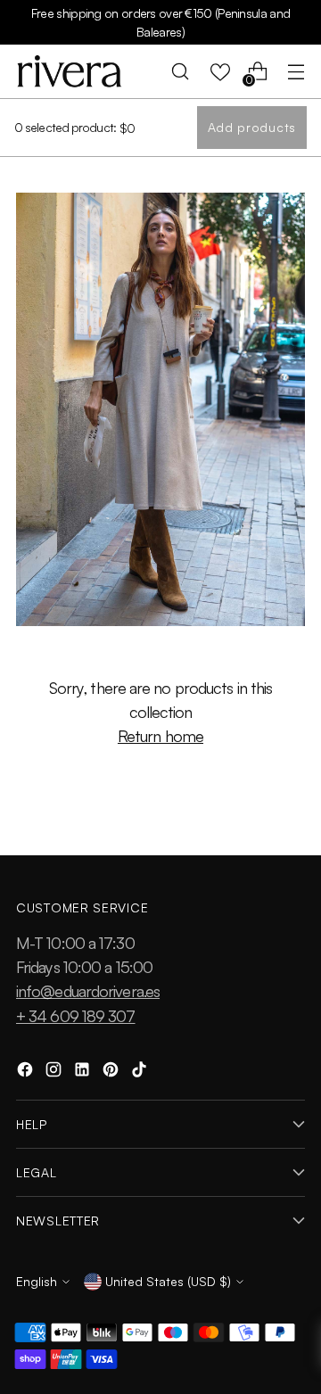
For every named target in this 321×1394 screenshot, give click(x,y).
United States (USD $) (168, 1281)
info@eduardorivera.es (88, 991)
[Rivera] (69, 71)
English (36, 1281)
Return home (160, 736)
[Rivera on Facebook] (26, 1072)
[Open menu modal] (295, 72)
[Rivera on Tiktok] (141, 1072)
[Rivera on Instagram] (55, 1072)
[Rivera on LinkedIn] (84, 1072)
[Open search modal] (180, 72)
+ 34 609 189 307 (76, 1016)
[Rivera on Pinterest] (112, 1072)
